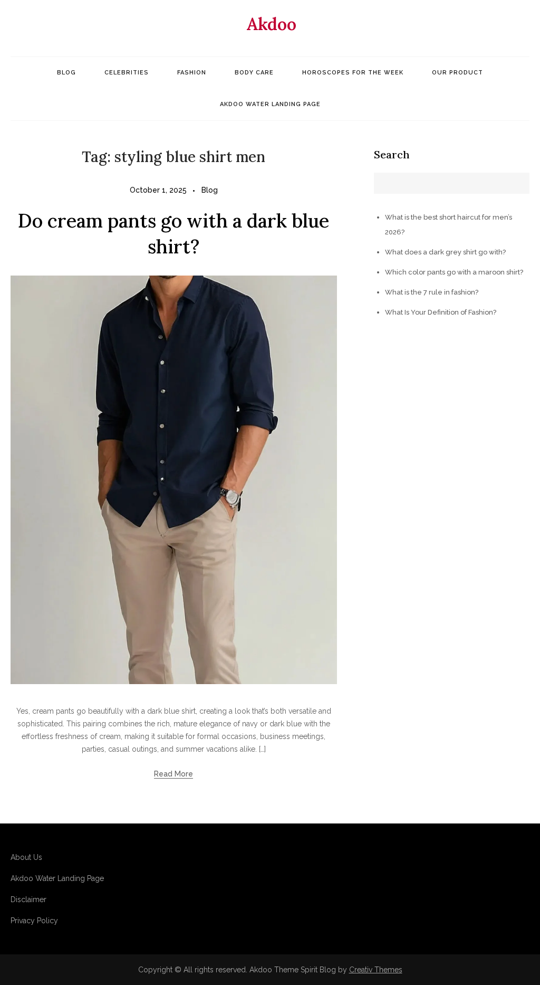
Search (392, 154)
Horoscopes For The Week (352, 72)
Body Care (254, 72)
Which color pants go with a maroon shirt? (454, 272)
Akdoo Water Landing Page (270, 104)
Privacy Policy (34, 920)
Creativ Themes (375, 969)
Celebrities (126, 72)
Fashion (191, 72)
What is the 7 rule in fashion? (431, 292)
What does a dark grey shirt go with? (445, 252)
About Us (26, 857)
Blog (66, 72)
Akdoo (271, 24)
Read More (173, 774)
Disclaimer (28, 899)
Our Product (457, 72)
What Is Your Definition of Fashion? (440, 312)
